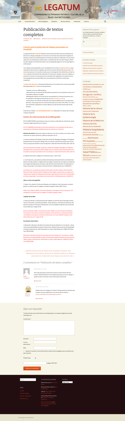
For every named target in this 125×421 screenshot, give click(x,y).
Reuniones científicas (88, 149)
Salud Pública (90, 151)
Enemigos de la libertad (89, 99)
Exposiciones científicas (91, 103)
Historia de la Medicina (93, 120)
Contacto (86, 21)
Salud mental (98, 149)
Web (24, 348)
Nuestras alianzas (65, 21)
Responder (38, 281)
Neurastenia (85, 138)
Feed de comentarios (25, 396)
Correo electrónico (27, 343)
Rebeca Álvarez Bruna (46, 402)
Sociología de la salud (95, 155)
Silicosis (86, 155)
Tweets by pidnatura (88, 52)
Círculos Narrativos (30, 21)
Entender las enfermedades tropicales (93, 65)
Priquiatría (85, 143)
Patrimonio (93, 137)
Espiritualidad (86, 101)
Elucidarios (54, 21)
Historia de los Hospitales (50, 38)
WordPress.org (24, 398)
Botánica (89, 87)
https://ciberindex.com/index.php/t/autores (48, 294)
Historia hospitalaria (62, 38)
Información (77, 21)
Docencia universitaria (89, 97)
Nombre (26, 339)
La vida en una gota (88, 63)
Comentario (27, 319)
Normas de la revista (58, 98)
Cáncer (89, 89)
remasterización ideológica (90, 147)
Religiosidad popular (99, 145)
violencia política (87, 159)
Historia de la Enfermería (91, 111)
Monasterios (101, 134)
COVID (85, 89)
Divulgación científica (92, 94)
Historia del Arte (90, 123)
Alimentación (87, 84)
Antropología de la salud (97, 84)
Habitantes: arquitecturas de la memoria (93, 71)
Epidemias (99, 99)
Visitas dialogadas (43, 21)
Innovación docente (90, 134)
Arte (84, 87)
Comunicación (97, 87)
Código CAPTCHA (52, 363)
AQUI (34, 86)
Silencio (99, 152)
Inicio (19, 21)
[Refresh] (35, 358)
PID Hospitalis (89, 141)
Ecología (96, 97)
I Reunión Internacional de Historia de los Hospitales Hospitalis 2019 (47, 251)
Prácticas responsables (91, 143)
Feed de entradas (24, 393)
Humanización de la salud (89, 132)
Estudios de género (95, 101)
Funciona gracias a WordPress (26, 417)
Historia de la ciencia (92, 108)
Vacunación (86, 158)
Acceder (22, 390)
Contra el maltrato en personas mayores (93, 73)
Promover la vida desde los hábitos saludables (48, 403)
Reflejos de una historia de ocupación (92, 68)
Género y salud (87, 106)
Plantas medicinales (99, 141)
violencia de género (94, 158)
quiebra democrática (88, 145)
